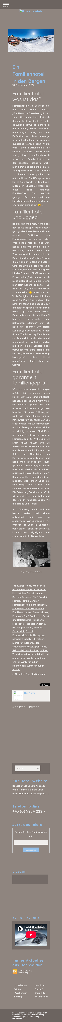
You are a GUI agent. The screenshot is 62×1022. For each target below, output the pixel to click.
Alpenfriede (24, 585)
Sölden (44, 650)
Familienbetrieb (21, 604)
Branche (26, 597)
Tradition (17, 654)
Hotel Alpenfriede (22, 627)
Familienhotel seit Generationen (30, 612)
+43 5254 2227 (37, 1015)
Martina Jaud (38, 674)
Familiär (43, 597)
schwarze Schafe (22, 639)
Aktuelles (20, 674)
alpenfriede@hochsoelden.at (25, 1017)
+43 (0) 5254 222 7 (28, 811)
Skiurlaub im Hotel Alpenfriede (29, 646)
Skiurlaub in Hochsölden (25, 650)
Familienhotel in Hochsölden (28, 608)
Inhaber (37, 627)
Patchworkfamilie (22, 635)
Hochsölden (31, 623)
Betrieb (16, 597)
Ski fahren (38, 639)
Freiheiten (35, 616)
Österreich (18, 631)
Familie (16, 600)
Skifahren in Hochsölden (26, 642)
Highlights (18, 623)
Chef (35, 597)
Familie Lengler (30, 600)
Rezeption (39, 635)
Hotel (42, 623)
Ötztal (29, 631)
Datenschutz (18, 1019)
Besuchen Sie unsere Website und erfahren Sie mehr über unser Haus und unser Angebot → (30, 789)
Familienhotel (38, 604)
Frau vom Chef (20, 616)
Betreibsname (35, 593)
